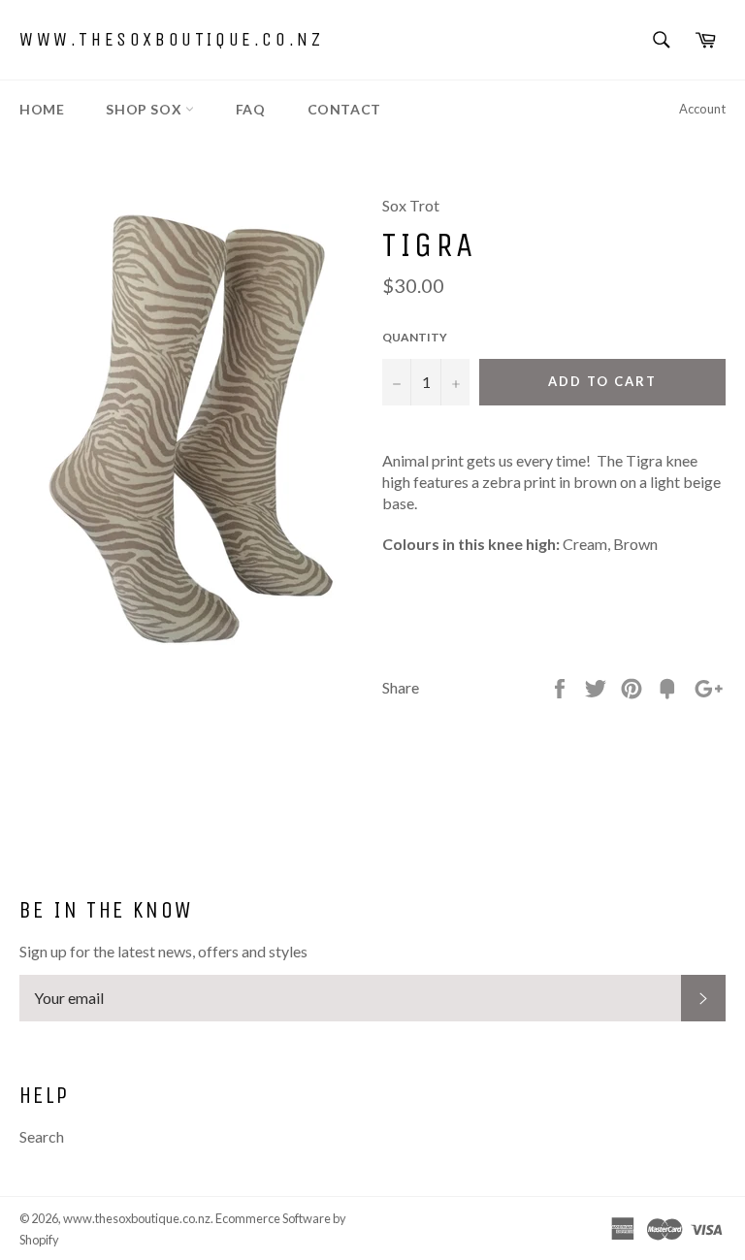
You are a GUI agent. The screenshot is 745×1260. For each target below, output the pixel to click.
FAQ (251, 109)
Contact (344, 109)
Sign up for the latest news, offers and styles (163, 951)
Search (41, 1136)
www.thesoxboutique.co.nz (171, 39)
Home (41, 109)
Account (702, 108)
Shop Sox (145, 109)
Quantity (414, 337)
